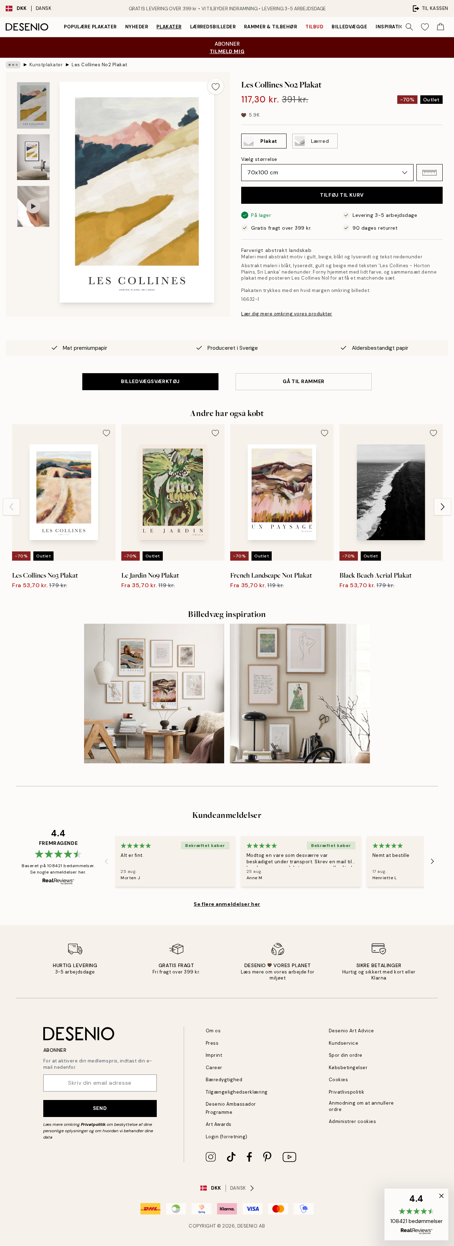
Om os (213, 1031)
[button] (429, 172)
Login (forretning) (227, 1137)
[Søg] (409, 27)
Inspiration (392, 27)
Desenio (247, 1226)
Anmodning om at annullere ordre (361, 1106)
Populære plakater (90, 27)
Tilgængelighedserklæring (237, 1092)
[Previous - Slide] (11, 506)
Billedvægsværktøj (150, 381)
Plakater (168, 27)
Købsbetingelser (348, 1068)
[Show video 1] (33, 206)
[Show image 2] (33, 157)
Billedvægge (349, 27)
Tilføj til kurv (342, 195)
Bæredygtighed (224, 1080)
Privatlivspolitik (347, 1092)
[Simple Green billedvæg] (300, 694)
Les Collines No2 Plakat (100, 65)
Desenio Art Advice (351, 1031)
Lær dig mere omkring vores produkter (286, 314)
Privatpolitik (93, 1124)
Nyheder (136, 27)
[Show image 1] (33, 105)
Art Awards (219, 1124)
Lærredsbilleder (213, 27)
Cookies (338, 1080)
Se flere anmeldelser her (227, 904)
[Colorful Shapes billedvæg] (154, 694)
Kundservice (344, 1043)
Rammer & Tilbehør (270, 27)
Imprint (214, 1055)
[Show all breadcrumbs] (13, 64)
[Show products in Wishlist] (425, 26)
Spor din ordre (345, 1055)
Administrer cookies (352, 1121)
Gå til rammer (303, 381)
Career (214, 1068)
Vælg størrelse (259, 159)
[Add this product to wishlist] (215, 86)
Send (100, 1108)
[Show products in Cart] (440, 26)
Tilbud (314, 27)
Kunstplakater (46, 65)
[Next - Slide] (442, 506)
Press (212, 1043)
